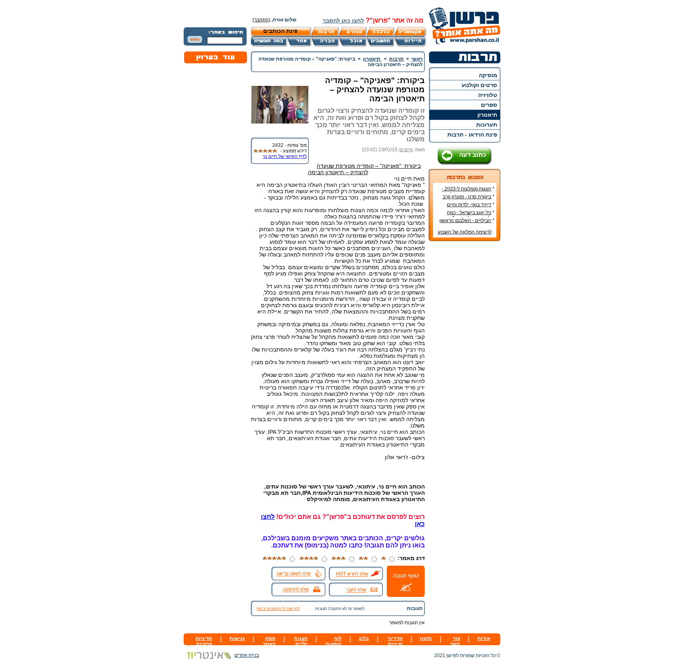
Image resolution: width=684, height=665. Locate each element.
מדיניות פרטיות (204, 641)
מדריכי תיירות (395, 641)
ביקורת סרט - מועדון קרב (467, 197)
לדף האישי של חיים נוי (285, 156)
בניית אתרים (246, 655)
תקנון (426, 638)
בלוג (364, 638)
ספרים (489, 105)
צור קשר (455, 641)
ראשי (417, 59)
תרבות (396, 59)
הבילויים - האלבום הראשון (465, 220)
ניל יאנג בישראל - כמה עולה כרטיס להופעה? (470, 215)
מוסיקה (488, 75)
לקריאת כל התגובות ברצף (278, 608)
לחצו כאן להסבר (343, 20)
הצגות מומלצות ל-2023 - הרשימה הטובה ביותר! (468, 191)
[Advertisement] (464, 365)
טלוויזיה (487, 95)
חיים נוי (406, 149)
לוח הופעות (334, 641)
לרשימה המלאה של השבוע (465, 232)
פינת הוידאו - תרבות (472, 134)
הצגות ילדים (301, 641)
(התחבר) (261, 20)
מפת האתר (269, 641)
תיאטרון (487, 115)
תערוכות (486, 125)
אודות (483, 638)
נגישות (237, 638)
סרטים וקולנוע (479, 85)
